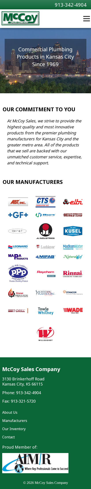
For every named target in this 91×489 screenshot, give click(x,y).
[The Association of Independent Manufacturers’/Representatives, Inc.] (35, 472)
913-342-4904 (71, 4)
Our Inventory (14, 428)
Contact (8, 437)
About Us (9, 412)
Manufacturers (14, 420)
